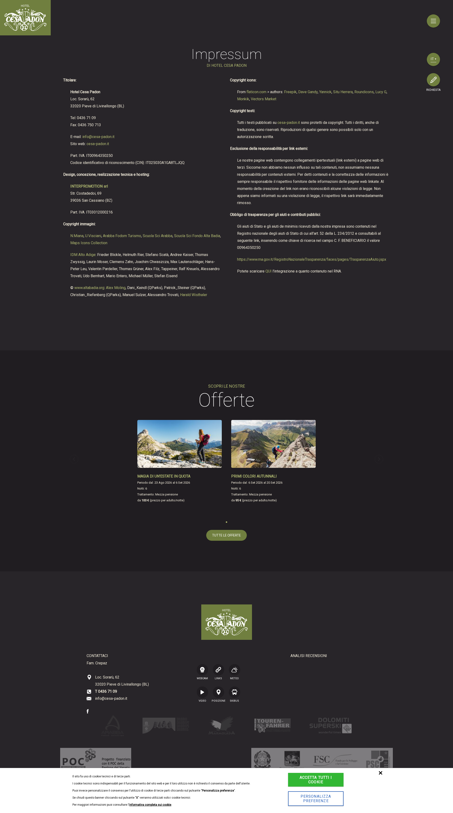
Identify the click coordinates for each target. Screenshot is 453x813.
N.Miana (77, 236)
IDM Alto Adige (83, 254)
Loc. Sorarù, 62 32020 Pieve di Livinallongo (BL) (122, 681)
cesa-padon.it (98, 144)
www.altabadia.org (89, 287)
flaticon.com (256, 92)
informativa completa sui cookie (150, 804)
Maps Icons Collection (88, 243)
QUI (268, 271)
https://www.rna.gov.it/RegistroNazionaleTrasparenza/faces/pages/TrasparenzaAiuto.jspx (311, 259)
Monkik (243, 99)
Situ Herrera (343, 92)
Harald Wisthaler (193, 295)
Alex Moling (116, 287)
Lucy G (380, 92)
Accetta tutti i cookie (316, 779)
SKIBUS (234, 700)
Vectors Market (263, 99)
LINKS (218, 678)
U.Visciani (93, 236)
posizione (218, 700)
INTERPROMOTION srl (89, 186)
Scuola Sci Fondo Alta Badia (197, 236)
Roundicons (364, 92)
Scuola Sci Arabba (157, 236)
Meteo (234, 678)
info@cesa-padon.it (98, 136)
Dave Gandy (308, 92)
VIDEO (202, 700)
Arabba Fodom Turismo (122, 236)
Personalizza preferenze (316, 798)
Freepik (290, 92)
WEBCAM (202, 678)
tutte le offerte (226, 535)
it (432, 59)
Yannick (325, 92)
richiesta (433, 90)
